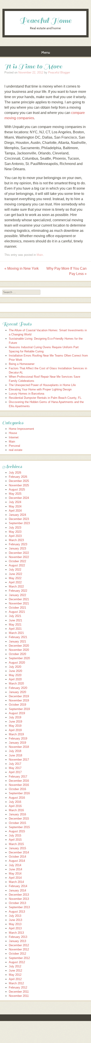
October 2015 (17, 823)
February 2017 (18, 776)
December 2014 (19, 852)
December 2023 (19, 519)
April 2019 (15, 730)
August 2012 (17, 962)
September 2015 (19, 827)
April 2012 (15, 979)
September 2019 (19, 709)
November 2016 (19, 785)
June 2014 (15, 869)
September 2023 (19, 523)
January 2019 (17, 742)
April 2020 (15, 679)
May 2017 (15, 768)
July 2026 (15, 472)
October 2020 (17, 654)
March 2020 (16, 683)
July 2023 (15, 527)
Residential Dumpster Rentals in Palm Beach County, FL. (45, 397)
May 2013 (15, 924)
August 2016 (17, 797)
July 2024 (15, 502)
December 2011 (19, 991)
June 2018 (15, 755)
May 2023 (15, 531)
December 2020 (19, 645)
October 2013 (17, 903)
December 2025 (19, 481)
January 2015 (17, 848)
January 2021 (17, 641)
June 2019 (15, 721)
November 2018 (19, 746)
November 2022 (19, 557)
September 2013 (19, 907)
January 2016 (17, 814)
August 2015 (17, 831)
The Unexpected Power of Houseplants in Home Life (42, 385)
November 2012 (19, 949)
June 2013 (15, 920)
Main (40, 254)
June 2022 (15, 574)
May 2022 (15, 578)
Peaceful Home (45, 20)
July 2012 (15, 966)
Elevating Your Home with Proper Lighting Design (40, 389)
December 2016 (19, 780)
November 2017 (19, 759)
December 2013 (19, 894)
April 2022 (15, 582)
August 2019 (17, 713)
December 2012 (19, 945)
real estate (15, 450)
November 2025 (19, 485)
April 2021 (15, 628)
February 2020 (18, 688)
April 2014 (15, 877)
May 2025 (15, 493)
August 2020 (17, 662)
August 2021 (17, 611)
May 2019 (15, 725)
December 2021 (19, 599)
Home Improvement (21, 428)
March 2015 (16, 844)
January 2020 (17, 692)
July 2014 (15, 865)
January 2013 (17, 941)
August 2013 (17, 911)
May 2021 (15, 624)
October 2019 (17, 704)
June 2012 (15, 970)
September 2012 (19, 958)
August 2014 (17, 860)
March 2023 (16, 540)
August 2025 (17, 489)
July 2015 (15, 835)
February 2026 (18, 476)
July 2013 (15, 915)
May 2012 (15, 974)
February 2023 (18, 544)
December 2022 (19, 552)
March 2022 (16, 586)
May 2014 (15, 873)
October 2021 (17, 607)
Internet (14, 437)
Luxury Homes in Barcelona (26, 393)
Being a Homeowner (21, 364)
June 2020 (15, 671)
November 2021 (19, 603)
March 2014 (16, 882)
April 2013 (15, 928)
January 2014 (17, 890)
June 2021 (15, 620)
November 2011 (19, 995)
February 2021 (18, 637)
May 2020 (15, 675)
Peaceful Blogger (59, 72)
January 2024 (17, 514)
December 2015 (19, 818)
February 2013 (18, 937)
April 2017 (15, 772)
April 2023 (15, 536)
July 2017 (15, 763)
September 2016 (19, 793)
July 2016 (15, 801)
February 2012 (18, 987)
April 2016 (15, 806)
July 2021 (15, 616)
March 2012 (16, 983)
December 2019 (19, 696)
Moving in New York (21, 268)
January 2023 (17, 548)
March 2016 (16, 810)
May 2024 (15, 506)
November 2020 (19, 649)
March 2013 (16, 932)
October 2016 (17, 789)
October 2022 (17, 561)
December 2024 (19, 498)
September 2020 (19, 658)
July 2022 (15, 569)
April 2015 (15, 839)
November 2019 (19, 700)
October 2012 (17, 953)
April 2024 (15, 510)
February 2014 (18, 886)
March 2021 (16, 633)
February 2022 (18, 590)
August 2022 (17, 565)
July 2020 (15, 666)
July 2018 (15, 751)
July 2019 (15, 717)
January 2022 (17, 595)
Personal (14, 445)
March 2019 (16, 734)
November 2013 (19, 898)
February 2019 (18, 738)
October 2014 (17, 856)
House (13, 433)
